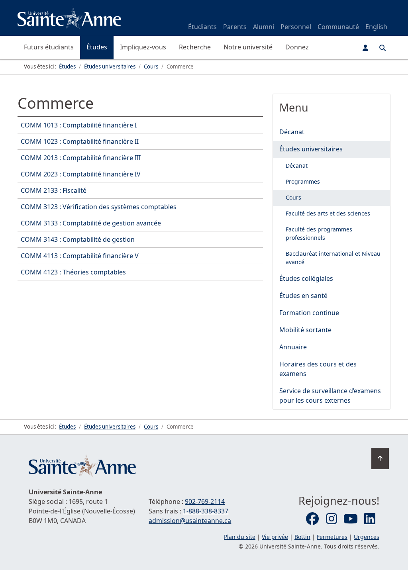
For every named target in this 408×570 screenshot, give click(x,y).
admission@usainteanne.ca (190, 520)
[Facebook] (312, 519)
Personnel (295, 26)
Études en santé (303, 295)
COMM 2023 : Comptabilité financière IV (81, 174)
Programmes (303, 181)
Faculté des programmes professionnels (319, 233)
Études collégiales (306, 278)
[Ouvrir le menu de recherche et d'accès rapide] (382, 48)
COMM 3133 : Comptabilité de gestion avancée (91, 223)
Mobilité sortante (305, 329)
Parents (235, 26)
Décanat (291, 131)
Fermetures (332, 537)
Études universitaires (311, 149)
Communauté (338, 26)
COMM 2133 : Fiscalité (53, 190)
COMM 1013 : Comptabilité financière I (79, 125)
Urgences (366, 537)
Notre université (248, 47)
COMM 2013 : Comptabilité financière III (81, 157)
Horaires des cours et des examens (318, 369)
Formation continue (309, 312)
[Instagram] (331, 519)
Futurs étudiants (49, 47)
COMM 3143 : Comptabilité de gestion (78, 239)
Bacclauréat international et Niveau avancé (333, 258)
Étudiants (202, 26)
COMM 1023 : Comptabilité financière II (80, 141)
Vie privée (275, 537)
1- (205, 511)
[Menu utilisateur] (365, 48)
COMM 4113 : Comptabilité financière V (80, 255)
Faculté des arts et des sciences (328, 213)
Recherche (195, 47)
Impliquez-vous (143, 47)
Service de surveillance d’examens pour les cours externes (330, 395)
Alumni (263, 26)
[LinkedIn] (369, 519)
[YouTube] (350, 519)
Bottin (302, 537)
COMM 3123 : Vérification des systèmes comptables (99, 206)
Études (96, 47)
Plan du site (239, 537)
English (376, 26)
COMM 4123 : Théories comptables (73, 272)
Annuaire (293, 347)
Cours (293, 197)
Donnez (297, 47)
